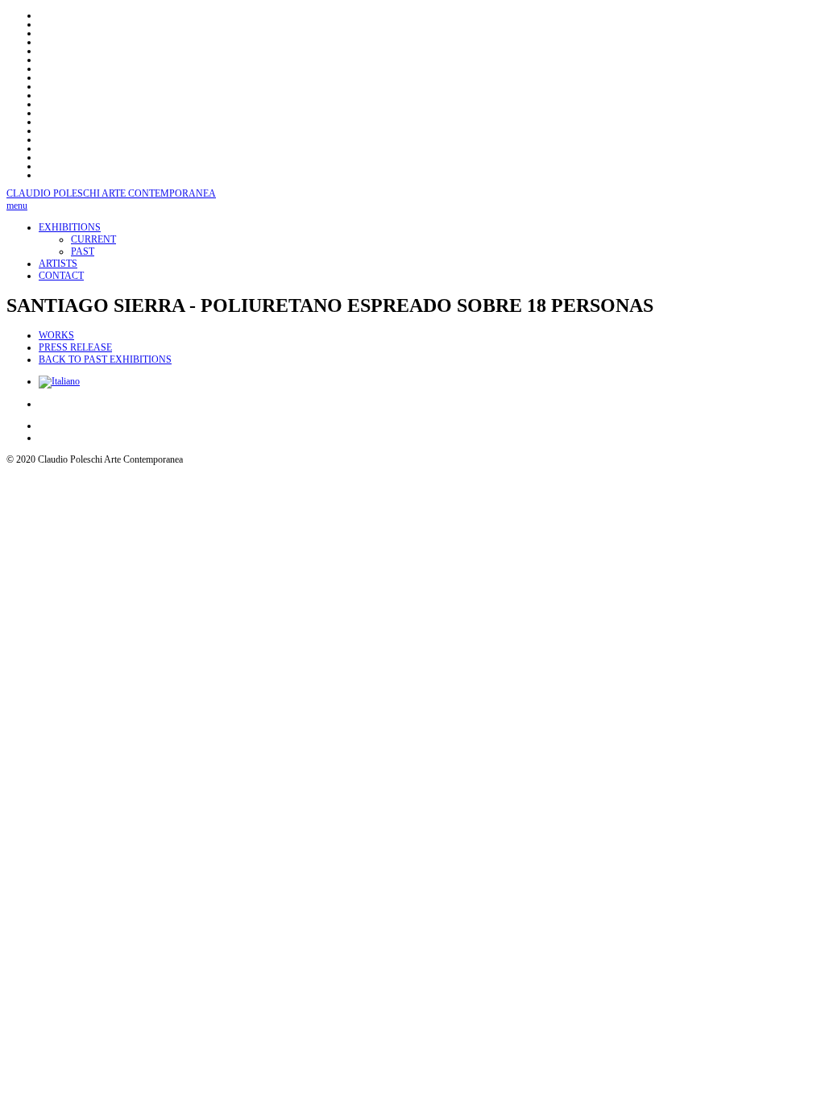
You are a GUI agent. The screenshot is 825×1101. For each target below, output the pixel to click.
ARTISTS (58, 263)
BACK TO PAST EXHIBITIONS (105, 359)
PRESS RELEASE (75, 347)
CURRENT (93, 239)
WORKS (56, 335)
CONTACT (61, 275)
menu (16, 205)
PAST (82, 251)
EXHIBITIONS (70, 227)
